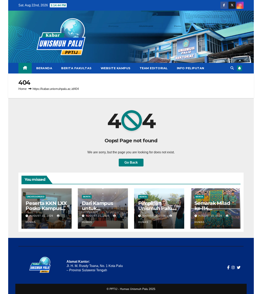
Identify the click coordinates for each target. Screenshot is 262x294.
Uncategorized (35, 197)
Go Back (131, 162)
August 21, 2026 (41, 215)
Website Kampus (116, 68)
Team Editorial (154, 68)
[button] (232, 68)
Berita (86, 197)
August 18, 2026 (154, 215)
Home (22, 88)
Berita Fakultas (76, 68)
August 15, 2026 (210, 215)
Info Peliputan (190, 68)
